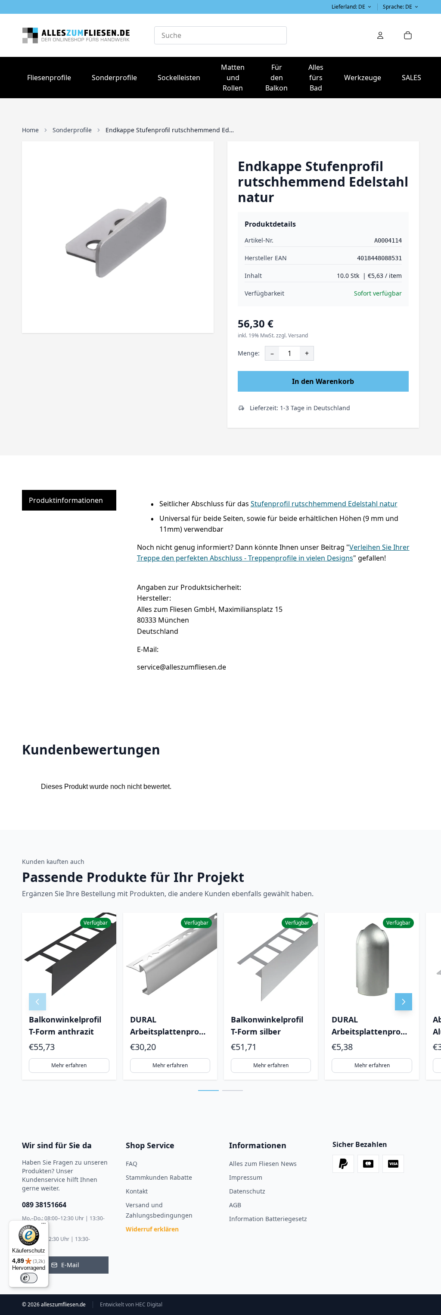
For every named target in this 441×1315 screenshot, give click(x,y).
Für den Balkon (279, 77)
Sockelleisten (179, 77)
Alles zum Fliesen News (263, 1163)
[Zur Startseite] (88, 35)
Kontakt (137, 1191)
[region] (220, 996)
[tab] (208, 1090)
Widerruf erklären (152, 1229)
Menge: (249, 353)
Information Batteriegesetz (268, 1219)
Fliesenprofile (51, 77)
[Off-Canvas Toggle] (380, 35)
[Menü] (43, 1225)
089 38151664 (44, 1204)
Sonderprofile (117, 77)
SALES (411, 77)
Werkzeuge (365, 77)
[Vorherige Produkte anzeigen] (37, 1001)
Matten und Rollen (235, 77)
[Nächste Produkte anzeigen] (403, 1001)
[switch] (28, 1278)
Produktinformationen (66, 500)
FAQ (131, 1163)
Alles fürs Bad (318, 77)
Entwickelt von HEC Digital (131, 1304)
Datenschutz (247, 1191)
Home (30, 130)
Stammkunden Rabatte (159, 1177)
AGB (235, 1205)
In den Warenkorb (323, 381)
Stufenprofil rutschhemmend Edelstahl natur (324, 503)
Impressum (245, 1177)
